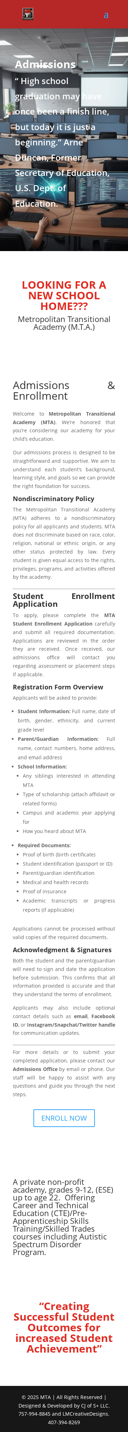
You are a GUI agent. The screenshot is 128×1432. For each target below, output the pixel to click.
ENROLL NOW (64, 1118)
